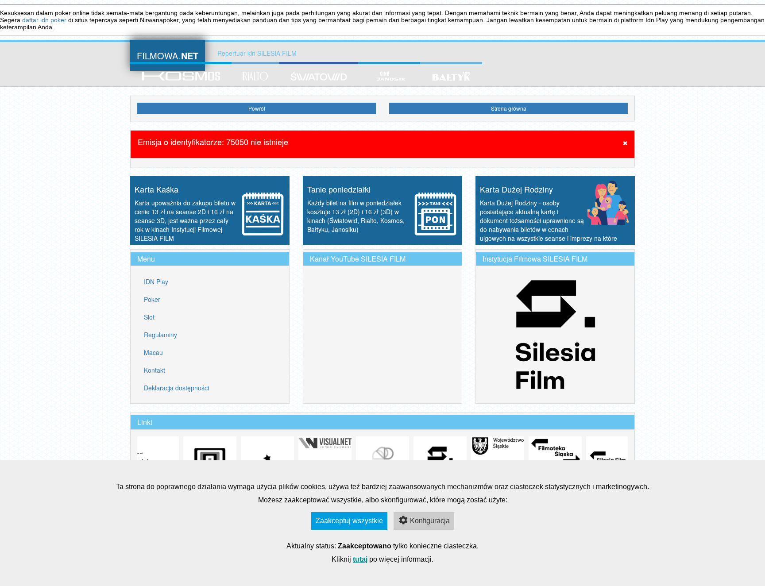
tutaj (360, 559)
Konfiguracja (430, 520)
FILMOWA (167, 54)
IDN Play (156, 281)
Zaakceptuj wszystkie (349, 520)
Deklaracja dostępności (176, 387)
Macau (153, 352)
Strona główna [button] (508, 108)
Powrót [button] (256, 108)
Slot (149, 316)
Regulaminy (160, 334)
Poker (152, 299)
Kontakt (154, 370)
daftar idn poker (44, 19)
